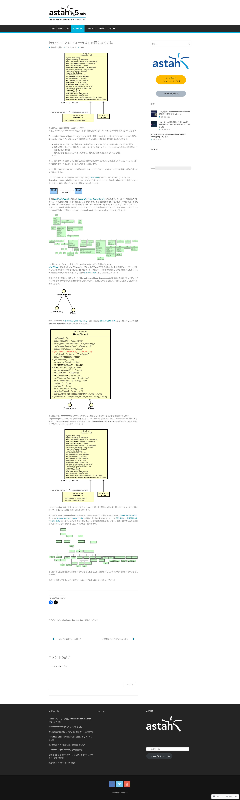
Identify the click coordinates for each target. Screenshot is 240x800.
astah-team (66, 620)
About (102, 29)
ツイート (101, 711)
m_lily (59, 47)
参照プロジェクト (91, 273)
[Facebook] (152, 149)
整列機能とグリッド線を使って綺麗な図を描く (67, 745)
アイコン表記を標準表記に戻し (75, 321)
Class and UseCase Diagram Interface (92, 199)
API (82, 47)
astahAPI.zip (53, 267)
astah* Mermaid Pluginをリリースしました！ (66, 727)
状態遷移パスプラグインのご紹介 (115, 639)
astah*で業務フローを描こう (70, 639)
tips (81, 620)
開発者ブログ (63, 29)
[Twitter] (155, 149)
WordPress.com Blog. (120, 792)
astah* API (95, 178)
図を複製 (119, 518)
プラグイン (90, 29)
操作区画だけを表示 (107, 321)
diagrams (75, 620)
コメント (129, 684)
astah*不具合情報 (171, 93)
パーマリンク (93, 620)
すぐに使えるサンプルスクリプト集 (171, 79)
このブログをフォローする (159, 756)
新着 (53, 29)
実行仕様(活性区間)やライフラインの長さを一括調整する (71, 732)
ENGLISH (112, 29)
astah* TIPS (78, 29)
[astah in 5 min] (120, 12)
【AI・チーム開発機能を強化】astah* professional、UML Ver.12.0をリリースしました (175, 124)
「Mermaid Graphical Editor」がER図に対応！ (66, 750)
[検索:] (171, 44)
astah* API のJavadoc (62, 199)
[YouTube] (157, 149)
